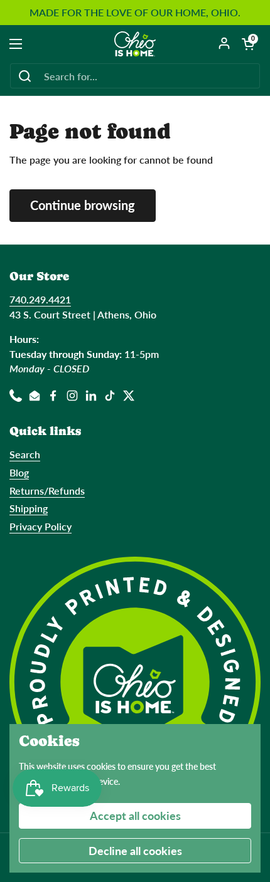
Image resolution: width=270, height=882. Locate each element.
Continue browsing (82, 205)
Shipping (28, 508)
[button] (248, 43)
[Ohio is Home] (135, 43)
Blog (19, 472)
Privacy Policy (40, 526)
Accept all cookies (135, 815)
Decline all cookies (135, 851)
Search (24, 454)
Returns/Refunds (47, 490)
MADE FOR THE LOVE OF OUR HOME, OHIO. (135, 13)
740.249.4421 (40, 299)
